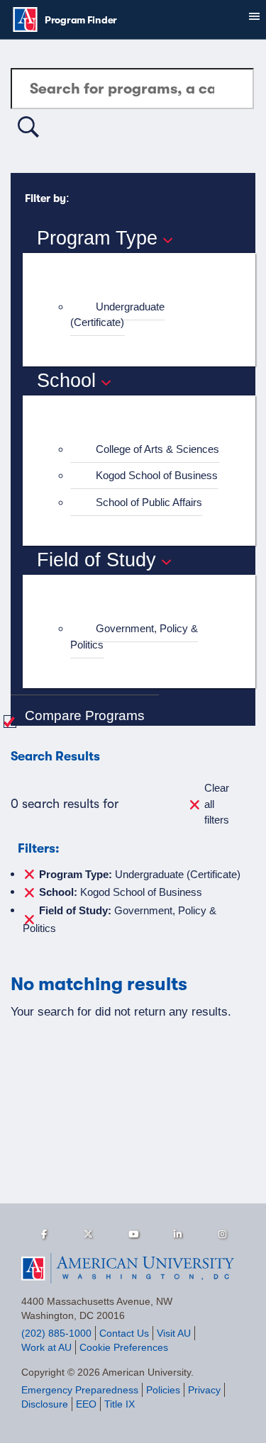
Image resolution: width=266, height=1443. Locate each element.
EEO (86, 1404)
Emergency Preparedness (79, 1390)
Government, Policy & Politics (134, 636)
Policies (163, 1390)
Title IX (119, 1404)
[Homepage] (133, 1268)
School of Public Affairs (149, 502)
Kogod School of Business (157, 475)
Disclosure (44, 1404)
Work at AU (46, 1347)
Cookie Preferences (123, 1347)
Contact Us (124, 1333)
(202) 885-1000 (56, 1333)
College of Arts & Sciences (157, 449)
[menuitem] (145, 315)
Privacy (204, 1390)
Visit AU (174, 1333)
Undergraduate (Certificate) (117, 315)
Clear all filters (216, 804)
